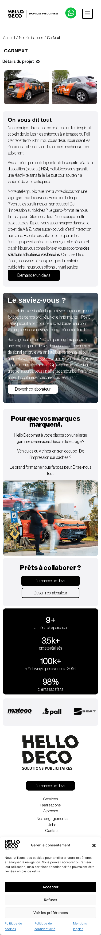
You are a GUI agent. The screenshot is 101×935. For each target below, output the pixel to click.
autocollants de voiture (42, 358)
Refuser (50, 900)
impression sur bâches (27, 210)
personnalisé (59, 352)
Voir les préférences (50, 912)
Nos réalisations (31, 38)
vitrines (37, 204)
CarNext (53, 38)
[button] (94, 845)
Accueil (9, 38)
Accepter (50, 887)
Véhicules (18, 204)
